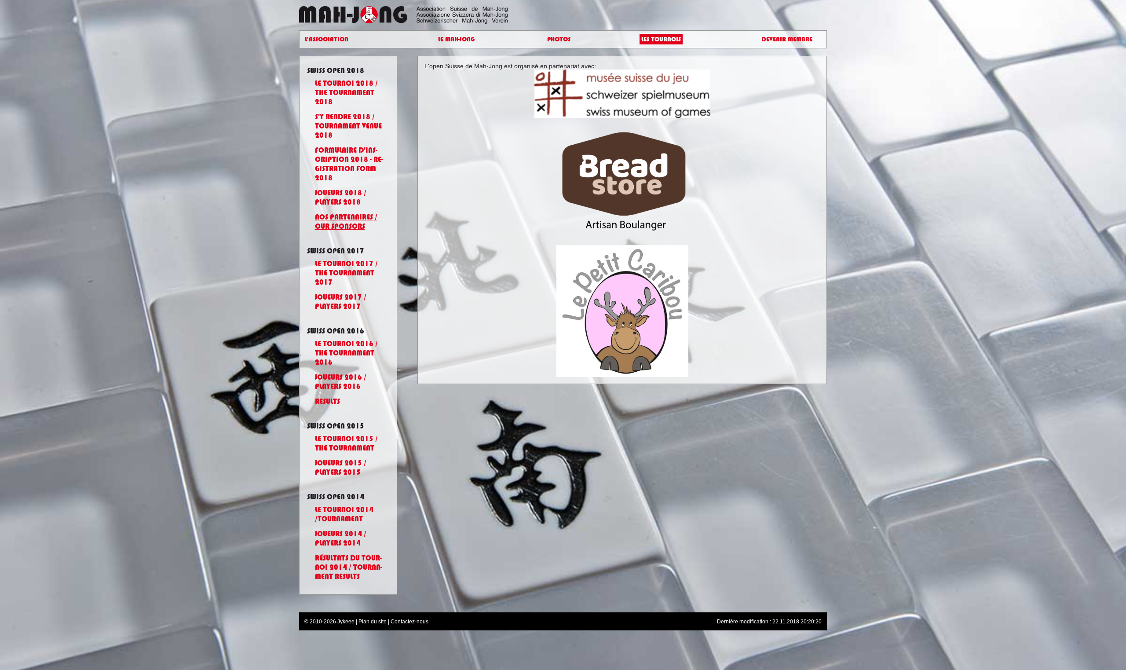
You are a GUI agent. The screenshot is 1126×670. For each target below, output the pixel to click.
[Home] (423, 9)
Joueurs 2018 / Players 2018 (340, 197)
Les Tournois (661, 39)
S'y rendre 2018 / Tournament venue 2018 (348, 126)
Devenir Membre (786, 39)
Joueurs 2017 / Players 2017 (340, 302)
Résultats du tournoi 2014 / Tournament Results (348, 567)
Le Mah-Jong (456, 39)
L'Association (326, 39)
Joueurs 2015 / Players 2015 (340, 467)
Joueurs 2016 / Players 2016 (340, 382)
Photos (558, 39)
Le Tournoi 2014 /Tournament (344, 514)
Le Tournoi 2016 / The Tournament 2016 (346, 353)
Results (327, 401)
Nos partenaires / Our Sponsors (346, 221)
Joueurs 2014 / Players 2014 (340, 538)
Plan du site (372, 621)
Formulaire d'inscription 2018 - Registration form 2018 (349, 164)
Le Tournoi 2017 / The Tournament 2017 (346, 273)
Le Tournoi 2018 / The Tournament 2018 (346, 92)
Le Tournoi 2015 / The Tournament (346, 443)
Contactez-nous (409, 621)
